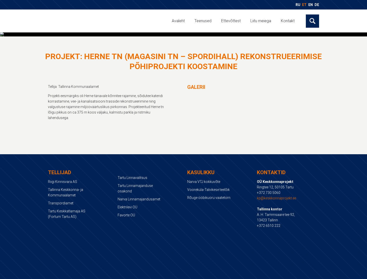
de (317, 5)
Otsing (312, 21)
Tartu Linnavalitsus (132, 178)
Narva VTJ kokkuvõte (203, 182)
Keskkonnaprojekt (84, 21)
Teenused (202, 20)
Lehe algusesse (183, 274)
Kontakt (288, 20)
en (310, 5)
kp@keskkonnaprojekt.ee (276, 198)
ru (298, 5)
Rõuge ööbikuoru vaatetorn (208, 198)
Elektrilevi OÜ (127, 207)
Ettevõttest (231, 20)
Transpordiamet (60, 203)
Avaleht (178, 20)
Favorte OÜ (126, 215)
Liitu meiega (260, 20)
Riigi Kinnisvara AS (62, 182)
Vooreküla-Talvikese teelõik (208, 190)
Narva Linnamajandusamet (139, 199)
